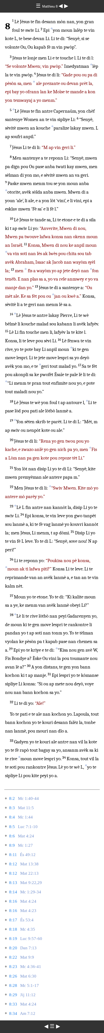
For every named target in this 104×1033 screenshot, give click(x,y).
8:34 (13, 1013)
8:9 (12, 845)
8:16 (13, 901)
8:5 (12, 826)
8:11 (13, 854)
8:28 (13, 985)
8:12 (13, 864)
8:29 (13, 994)
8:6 (12, 836)
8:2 (12, 798)
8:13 (13, 882)
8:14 (13, 892)
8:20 (13, 948)
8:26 (13, 976)
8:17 (13, 920)
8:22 (13, 957)
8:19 (13, 938)
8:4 (12, 817)
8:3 (12, 807)
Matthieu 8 (50, 6)
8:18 (13, 929)
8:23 (13, 966)
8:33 (13, 1004)
